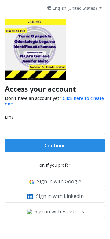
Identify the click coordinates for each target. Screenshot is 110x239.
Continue (55, 145)
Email (10, 117)
